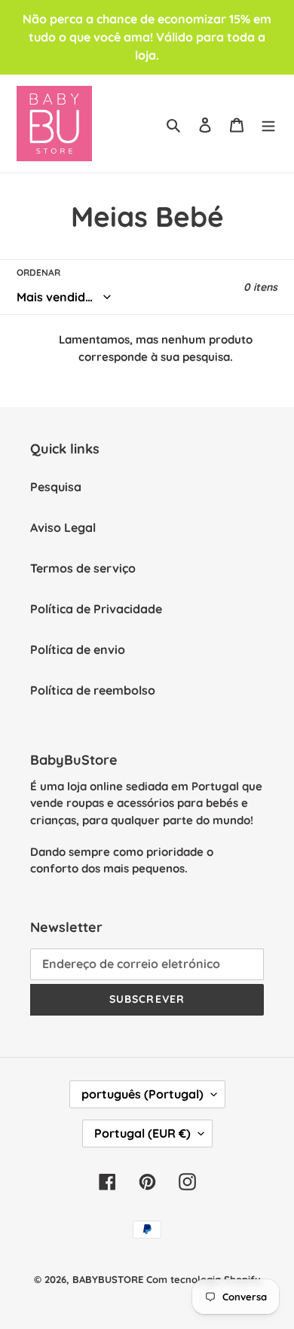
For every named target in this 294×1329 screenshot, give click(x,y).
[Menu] (268, 123)
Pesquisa (55, 486)
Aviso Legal (63, 527)
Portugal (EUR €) (142, 1133)
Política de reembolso (92, 690)
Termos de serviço (83, 568)
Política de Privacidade (96, 608)
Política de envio (77, 649)
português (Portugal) (142, 1093)
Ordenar (38, 272)
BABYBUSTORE (107, 1279)
